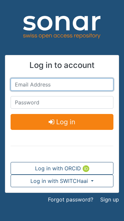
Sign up (109, 199)
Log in (64, 122)
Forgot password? (70, 199)
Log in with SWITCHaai (60, 181)
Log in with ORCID (59, 168)
